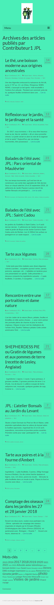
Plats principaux (43, 259)
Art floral (35, 310)
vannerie (10, 580)
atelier (12, 442)
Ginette (7, 573)
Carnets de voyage (24, 78)
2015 (5, 562)
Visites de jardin (19, 176)
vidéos (36, 197)
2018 (8, 442)
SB (33, 197)
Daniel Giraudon (32, 568)
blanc (45, 565)
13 (39, 550)
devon (40, 568)
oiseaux (18, 540)
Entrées (35, 259)
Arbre (34, 416)
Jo (24, 574)
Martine (35, 574)
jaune (21, 574)
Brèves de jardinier (38, 124)
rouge (5, 580)
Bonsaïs (7, 176)
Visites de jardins (30, 176)
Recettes (37, 78)
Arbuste (12, 101)
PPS (44, 310)
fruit (48, 571)
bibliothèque (37, 565)
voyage (6, 582)
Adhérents (36, 173)
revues (43, 577)
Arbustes (40, 75)
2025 (14, 565)
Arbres (35, 75)
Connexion (7, 589)
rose (47, 577)
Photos (5, 577)
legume (28, 574)
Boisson (17, 101)
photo (29, 197)
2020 (8, 101)
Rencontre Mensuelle (31, 577)
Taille (12, 176)
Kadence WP (38, 600)
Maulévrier (21, 197)
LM (16, 197)
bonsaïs (12, 197)
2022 (5, 565)
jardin (15, 573)
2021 (46, 562)
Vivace (43, 580)
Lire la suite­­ (35, 142)
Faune (35, 516)
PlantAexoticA (11, 577)
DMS (5, 571)
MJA (22, 101)
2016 (11, 562)
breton (13, 568)
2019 (8, 197)
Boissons (8, 78)
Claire (18, 568)
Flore (32, 78)
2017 (17, 562)
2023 (10, 565)
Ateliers (42, 173)
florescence (41, 571)
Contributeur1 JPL (14, 75)
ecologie (12, 540)
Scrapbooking (9, 313)
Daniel (23, 568)
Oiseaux (40, 516)
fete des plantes (31, 571)
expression (20, 571)
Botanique (15, 78)
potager (19, 577)
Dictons (47, 567)
